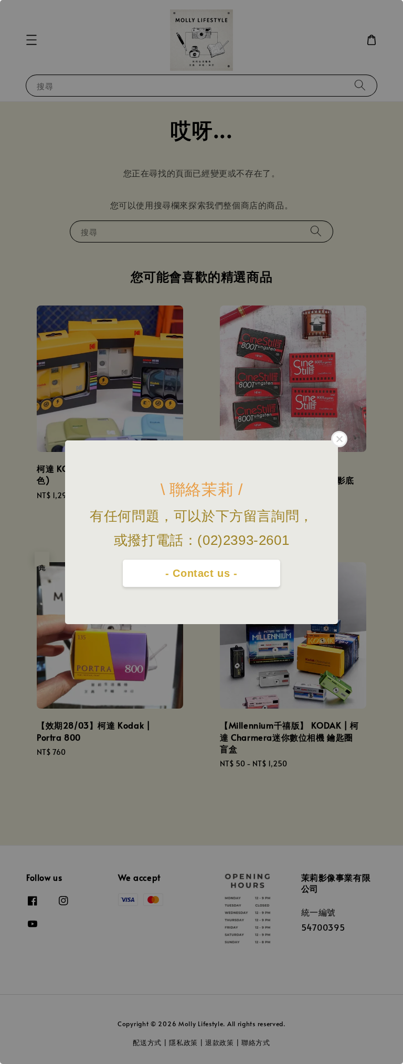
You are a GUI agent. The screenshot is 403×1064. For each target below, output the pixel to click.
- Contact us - (201, 573)
